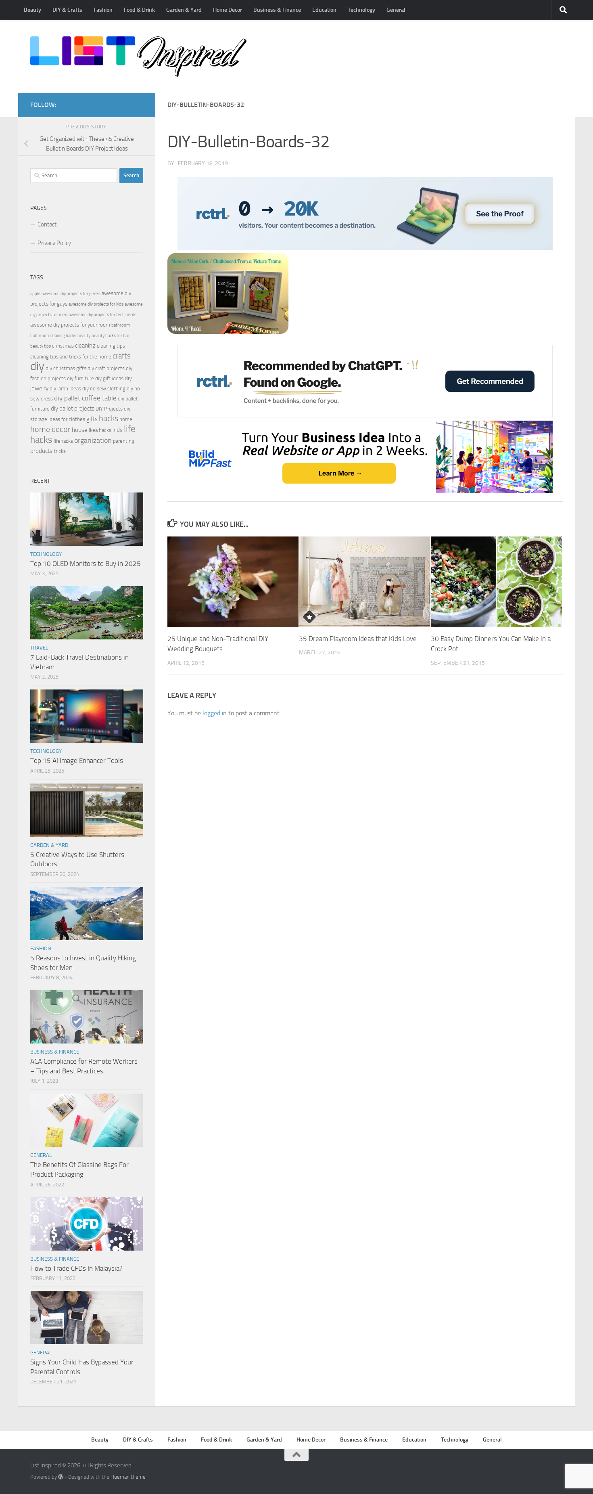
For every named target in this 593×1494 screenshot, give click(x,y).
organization (93, 440)
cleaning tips (111, 346)
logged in (215, 713)
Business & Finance (277, 9)
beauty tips (40, 346)
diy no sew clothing (103, 389)
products (41, 451)
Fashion (103, 9)
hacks (108, 418)
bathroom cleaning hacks (53, 335)
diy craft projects (106, 368)
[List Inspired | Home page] (138, 56)
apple (35, 293)
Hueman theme (128, 1477)
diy (37, 366)
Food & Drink (139, 9)
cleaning (85, 345)
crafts (122, 355)
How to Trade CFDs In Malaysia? (76, 1268)
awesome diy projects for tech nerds (102, 314)
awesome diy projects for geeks (71, 293)
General (395, 9)
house (80, 430)
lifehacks (63, 441)
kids (118, 430)
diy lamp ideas (65, 389)
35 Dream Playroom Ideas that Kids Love (358, 639)
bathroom (120, 325)
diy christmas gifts (66, 368)
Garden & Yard (184, 9)
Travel (39, 648)
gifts (92, 419)
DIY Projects (109, 409)
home (125, 419)
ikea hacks (100, 430)
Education (324, 9)
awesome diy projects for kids (96, 304)
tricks (60, 451)
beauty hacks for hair (111, 335)
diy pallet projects (72, 408)
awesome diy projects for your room (70, 325)
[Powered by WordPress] (60, 1476)
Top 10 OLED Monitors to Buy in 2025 (85, 563)
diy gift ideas (109, 378)
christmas (63, 346)
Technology (361, 9)
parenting (123, 441)
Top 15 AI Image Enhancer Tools (76, 760)
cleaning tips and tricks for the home (70, 357)
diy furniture (80, 378)
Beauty (32, 9)
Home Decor (227, 9)
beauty (83, 335)
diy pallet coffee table (85, 398)
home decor (50, 429)
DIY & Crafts (67, 9)
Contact (47, 224)
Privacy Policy (54, 243)
